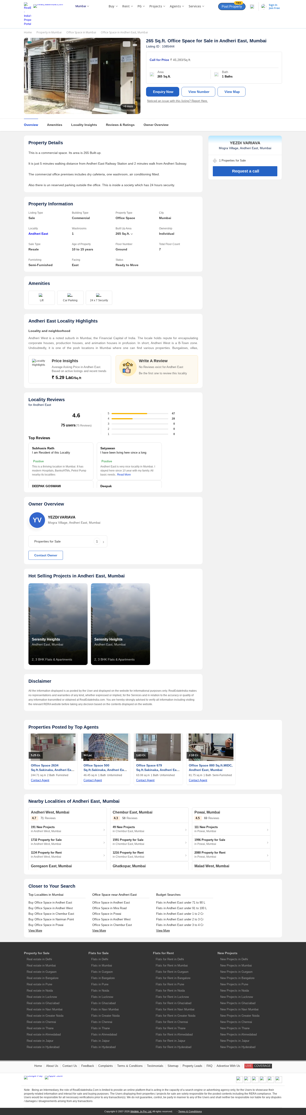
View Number (198, 92)
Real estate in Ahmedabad (44, 1034)
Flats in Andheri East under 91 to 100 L (181, 908)
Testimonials (155, 1066)
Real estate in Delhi (39, 959)
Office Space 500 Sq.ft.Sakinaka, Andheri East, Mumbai (106, 770)
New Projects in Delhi (234, 959)
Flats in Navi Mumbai (105, 1009)
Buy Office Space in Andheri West (50, 908)
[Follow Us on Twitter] (263, 1082)
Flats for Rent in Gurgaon (172, 971)
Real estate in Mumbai (41, 965)
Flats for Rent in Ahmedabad (174, 1034)
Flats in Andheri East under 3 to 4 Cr (179, 925)
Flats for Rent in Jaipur (170, 1040)
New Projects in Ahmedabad (238, 1034)
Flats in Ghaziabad (103, 1003)
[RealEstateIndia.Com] (49, 14)
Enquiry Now (163, 92)
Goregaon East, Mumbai (51, 866)
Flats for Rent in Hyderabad (173, 1047)
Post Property (232, 6)
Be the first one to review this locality (163, 373)
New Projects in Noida (234, 990)
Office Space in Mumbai (81, 32)
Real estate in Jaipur (40, 1040)
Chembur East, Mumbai (132, 812)
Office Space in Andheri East (111, 902)
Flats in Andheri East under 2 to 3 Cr (179, 919)
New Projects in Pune (234, 984)
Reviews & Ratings (120, 125)
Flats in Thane (100, 1028)
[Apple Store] (54, 1077)
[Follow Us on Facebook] (239, 1082)
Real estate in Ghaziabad (43, 1003)
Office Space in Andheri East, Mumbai (124, 32)
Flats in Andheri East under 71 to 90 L (180, 902)
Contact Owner (45, 555)
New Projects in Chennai (236, 1022)
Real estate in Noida (40, 990)
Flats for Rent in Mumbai (172, 965)
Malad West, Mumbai (211, 866)
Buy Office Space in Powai (45, 925)
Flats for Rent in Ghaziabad (173, 1003)
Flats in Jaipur (100, 1040)
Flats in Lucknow (102, 997)
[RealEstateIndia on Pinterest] (255, 1082)
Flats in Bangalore (103, 978)
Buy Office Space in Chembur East (51, 913)
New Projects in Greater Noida (239, 1015)
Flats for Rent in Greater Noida (175, 1015)
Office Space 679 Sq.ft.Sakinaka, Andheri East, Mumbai (158, 770)
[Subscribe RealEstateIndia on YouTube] (270, 1082)
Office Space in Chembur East (112, 925)
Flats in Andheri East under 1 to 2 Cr (179, 913)
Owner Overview (156, 125)
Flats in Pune (99, 984)
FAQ (209, 1066)
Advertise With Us (228, 1066)
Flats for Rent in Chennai (172, 1022)
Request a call (245, 171)
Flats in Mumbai (101, 965)
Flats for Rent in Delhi (170, 959)
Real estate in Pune (39, 984)
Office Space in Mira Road (109, 908)
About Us (52, 1066)
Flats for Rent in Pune (170, 984)
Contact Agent (40, 780)
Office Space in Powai (106, 913)
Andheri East (38, 233)
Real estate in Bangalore (42, 978)
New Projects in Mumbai (236, 965)
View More (35, 930)
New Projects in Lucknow (236, 997)
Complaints (105, 1066)
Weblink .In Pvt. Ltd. (141, 1111)
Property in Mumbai (49, 32)
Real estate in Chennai (41, 1022)
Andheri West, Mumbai (50, 812)
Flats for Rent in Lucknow (172, 997)
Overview (31, 125)
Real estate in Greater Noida (45, 1015)
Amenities (54, 125)
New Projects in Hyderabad (237, 1047)
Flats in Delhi (99, 959)
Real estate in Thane (40, 1028)
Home (28, 32)
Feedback (87, 1066)
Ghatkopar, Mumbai (129, 866)
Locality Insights (84, 125)
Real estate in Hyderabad (43, 1047)
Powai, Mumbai (207, 812)
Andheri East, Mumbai (243, 40)
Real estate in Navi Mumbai (44, 1009)
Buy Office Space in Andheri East (50, 902)
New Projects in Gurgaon (236, 971)
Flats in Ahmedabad (104, 1034)
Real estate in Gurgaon (41, 971)
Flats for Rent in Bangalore (173, 978)
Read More (124, 474)
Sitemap (173, 1066)
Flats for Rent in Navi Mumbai (175, 1009)
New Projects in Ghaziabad (237, 1003)
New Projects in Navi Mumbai (239, 1009)
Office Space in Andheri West (111, 919)
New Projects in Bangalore (237, 978)
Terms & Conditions (130, 1066)
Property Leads (192, 1066)
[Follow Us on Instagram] (278, 1082)
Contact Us (69, 1066)
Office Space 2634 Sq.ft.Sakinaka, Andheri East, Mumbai (53, 770)
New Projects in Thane (235, 1028)
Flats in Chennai (101, 1022)
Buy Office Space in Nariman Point (51, 919)
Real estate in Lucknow (42, 997)
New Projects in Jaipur (234, 1040)
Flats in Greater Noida (105, 1015)
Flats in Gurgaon (102, 971)
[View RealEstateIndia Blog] (247, 1082)
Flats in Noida (100, 990)
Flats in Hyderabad (103, 1047)
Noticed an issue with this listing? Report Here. (177, 101)
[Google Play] (33, 1077)
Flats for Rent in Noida (170, 990)
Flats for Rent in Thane (170, 1028)
